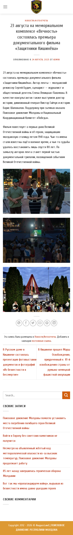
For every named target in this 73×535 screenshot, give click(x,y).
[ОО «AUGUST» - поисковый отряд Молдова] (37, 7)
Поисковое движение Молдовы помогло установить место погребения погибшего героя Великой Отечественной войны (34, 423)
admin (56, 59)
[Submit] (66, 395)
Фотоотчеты (41, 20)
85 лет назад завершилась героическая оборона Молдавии (32, 473)
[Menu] (5, 7)
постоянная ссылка (41, 341)
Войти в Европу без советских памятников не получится (30, 438)
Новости (29, 20)
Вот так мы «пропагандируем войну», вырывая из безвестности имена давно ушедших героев (33, 486)
